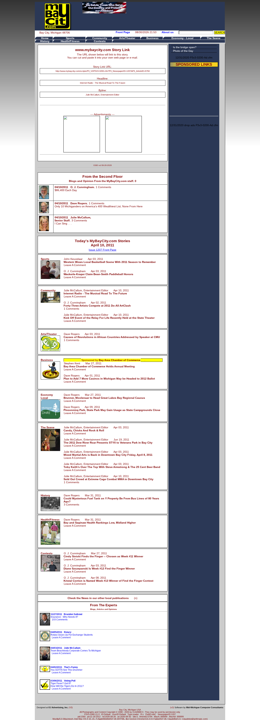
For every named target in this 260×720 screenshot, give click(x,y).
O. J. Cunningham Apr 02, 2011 (97, 304)
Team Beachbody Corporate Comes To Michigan (76, 649)
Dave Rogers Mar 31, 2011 (111, 498)
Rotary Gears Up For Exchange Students (72, 633)
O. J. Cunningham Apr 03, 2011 (98, 273)
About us (168, 32)
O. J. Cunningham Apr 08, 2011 (108, 579)
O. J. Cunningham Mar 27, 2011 (103, 555)
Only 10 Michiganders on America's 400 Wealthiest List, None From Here (99, 206)
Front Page (123, 32)
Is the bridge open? (184, 47)
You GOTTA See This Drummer (66, 668)
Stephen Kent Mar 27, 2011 (99, 365)
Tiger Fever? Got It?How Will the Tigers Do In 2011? (67, 683)
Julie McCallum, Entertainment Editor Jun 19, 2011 (108, 441)
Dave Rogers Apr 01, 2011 (109, 377)
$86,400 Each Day (66, 190)
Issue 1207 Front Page (102, 249)
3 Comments (79, 220)
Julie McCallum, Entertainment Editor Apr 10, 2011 (96, 292)
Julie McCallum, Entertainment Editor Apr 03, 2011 (96, 429)
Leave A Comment (75, 265)
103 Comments (60, 619)
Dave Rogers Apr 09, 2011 (112, 408)
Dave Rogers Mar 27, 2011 (104, 396)
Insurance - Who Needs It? (66, 615)
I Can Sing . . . (63, 223)
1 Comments (103, 187)
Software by (199, 707)
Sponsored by (110, 360)
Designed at (52, 707)
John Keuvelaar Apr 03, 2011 (110, 260)
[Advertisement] (194, 91)
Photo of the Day (183, 50)
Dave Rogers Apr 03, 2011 (112, 335)
